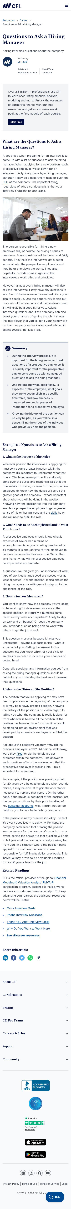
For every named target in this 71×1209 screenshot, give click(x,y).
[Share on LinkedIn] (5, 959)
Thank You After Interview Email (28, 921)
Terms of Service (49, 1183)
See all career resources (23, 935)
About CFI (9, 982)
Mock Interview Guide (21, 908)
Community (11, 1059)
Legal (65, 1183)
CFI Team (22, 62)
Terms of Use (29, 1183)
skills (54, 512)
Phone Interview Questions (24, 915)
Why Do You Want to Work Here (28, 928)
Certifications (12, 995)
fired (19, 753)
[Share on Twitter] (22, 959)
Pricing (8, 1008)
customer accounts (20, 805)
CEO (5, 182)
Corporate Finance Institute (12, 5)
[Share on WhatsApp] (30, 959)
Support (8, 1046)
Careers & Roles (14, 1033)
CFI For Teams (13, 1020)
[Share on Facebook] (13, 959)
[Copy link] (38, 959)
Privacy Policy (11, 1183)
